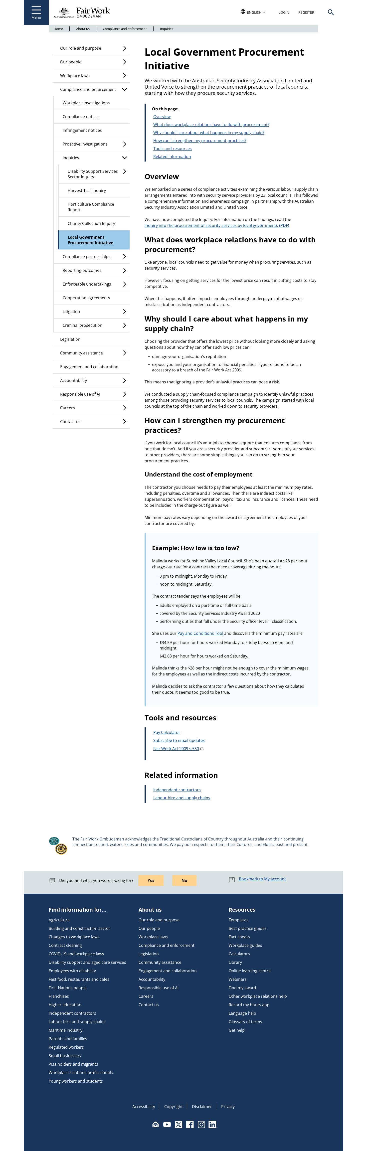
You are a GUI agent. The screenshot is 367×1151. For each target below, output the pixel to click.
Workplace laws (74, 75)
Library (235, 962)
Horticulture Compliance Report (91, 206)
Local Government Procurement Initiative (90, 239)
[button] (330, 12)
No (184, 880)
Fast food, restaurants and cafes (79, 979)
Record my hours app (249, 1004)
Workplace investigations (86, 103)
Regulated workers (66, 1047)
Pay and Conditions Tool (200, 633)
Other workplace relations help (258, 996)
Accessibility (143, 1106)
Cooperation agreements (86, 298)
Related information (172, 156)
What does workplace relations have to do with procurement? (211, 124)
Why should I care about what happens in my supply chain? (208, 132)
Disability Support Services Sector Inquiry (93, 173)
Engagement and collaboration (89, 366)
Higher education (65, 1004)
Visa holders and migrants (73, 1064)
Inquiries (166, 28)
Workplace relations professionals (81, 1072)
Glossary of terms (245, 1021)
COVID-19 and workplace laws (76, 954)
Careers (67, 408)
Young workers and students (76, 1081)
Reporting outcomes (82, 270)
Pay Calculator (166, 732)
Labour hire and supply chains (181, 798)
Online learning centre (250, 971)
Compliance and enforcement (125, 28)
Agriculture (59, 920)
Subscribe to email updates (179, 740)
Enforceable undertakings (87, 284)
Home (58, 28)
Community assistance (81, 353)
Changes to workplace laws (74, 937)
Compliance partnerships (86, 256)
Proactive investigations (85, 144)
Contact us (70, 421)
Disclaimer (202, 1106)
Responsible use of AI (80, 394)
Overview (162, 116)
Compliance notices (81, 116)
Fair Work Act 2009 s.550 (176, 748)
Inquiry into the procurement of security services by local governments (211, 225)
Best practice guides (248, 928)
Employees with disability (72, 971)
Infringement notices (82, 130)
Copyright (173, 1106)
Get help (237, 1030)
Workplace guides (245, 945)
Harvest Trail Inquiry (87, 190)
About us (83, 28)
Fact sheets (239, 937)
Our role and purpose (80, 48)
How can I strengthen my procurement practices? (199, 140)
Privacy (228, 1106)
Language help (242, 1013)
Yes (151, 880)
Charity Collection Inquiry (91, 223)
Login (284, 12)
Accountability (73, 380)
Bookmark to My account (262, 879)
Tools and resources (172, 148)
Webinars (238, 979)
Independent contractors (177, 790)
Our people (70, 62)
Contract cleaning (65, 945)
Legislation (70, 339)
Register (306, 12)
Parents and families (68, 1038)
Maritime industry (65, 1030)
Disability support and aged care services (87, 962)
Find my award (242, 987)
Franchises (59, 996)
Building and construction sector (79, 928)
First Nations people (68, 987)
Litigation (71, 311)
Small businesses (65, 1055)
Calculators (239, 954)
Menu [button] (36, 17)
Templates (238, 920)
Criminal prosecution (82, 325)
